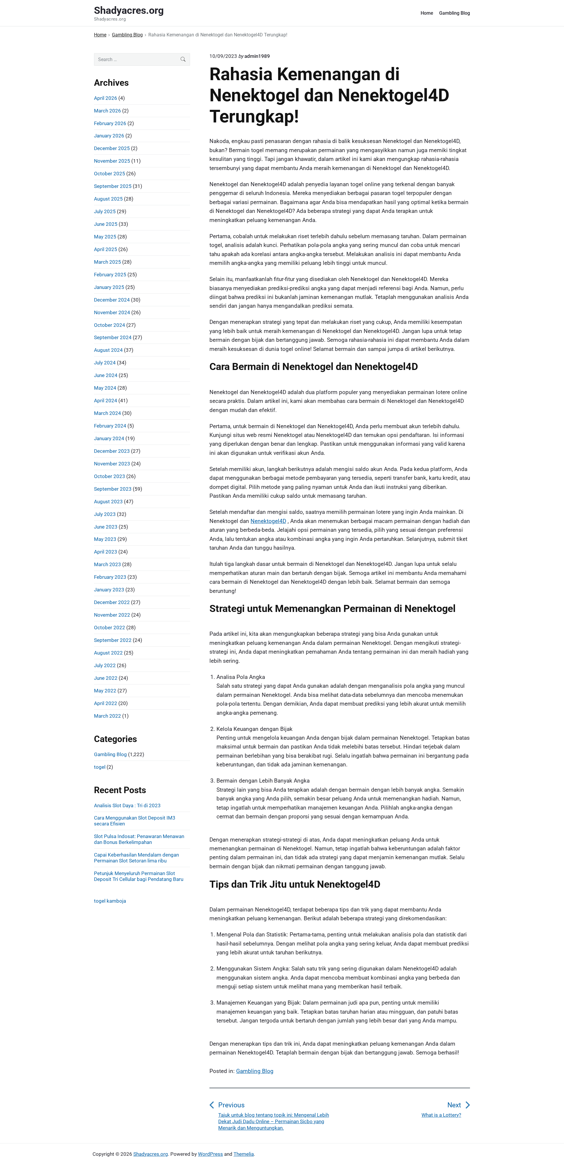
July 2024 (105, 363)
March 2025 (107, 262)
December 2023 (112, 451)
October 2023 (109, 476)
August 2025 (108, 199)
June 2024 (106, 375)
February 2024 (110, 426)
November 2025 (112, 161)
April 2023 (105, 552)
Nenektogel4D (268, 521)
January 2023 (109, 590)
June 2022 (106, 678)
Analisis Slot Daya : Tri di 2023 (127, 805)
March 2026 (107, 111)
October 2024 (109, 325)
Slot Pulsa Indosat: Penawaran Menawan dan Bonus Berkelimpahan (139, 839)
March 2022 (107, 716)
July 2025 (105, 211)
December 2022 (112, 602)
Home (427, 13)
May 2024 (105, 388)
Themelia (244, 1154)
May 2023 (105, 539)
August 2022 (108, 653)
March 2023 (107, 564)
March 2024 (107, 413)
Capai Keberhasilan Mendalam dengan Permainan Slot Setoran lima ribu (136, 858)
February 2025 (110, 274)
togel (99, 767)
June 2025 (106, 224)
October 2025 (109, 173)
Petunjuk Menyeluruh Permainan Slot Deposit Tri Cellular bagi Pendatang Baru (138, 876)
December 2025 (112, 148)
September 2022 (113, 640)
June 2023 (106, 527)
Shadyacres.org (150, 1154)
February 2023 (110, 577)
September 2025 (113, 186)
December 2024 (112, 300)
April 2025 (105, 249)
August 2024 (108, 350)
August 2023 (108, 501)
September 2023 (113, 489)
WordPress (210, 1154)
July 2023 (105, 514)
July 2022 (105, 665)
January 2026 (109, 136)
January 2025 (109, 287)
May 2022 (105, 691)
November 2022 (112, 615)
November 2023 (112, 464)
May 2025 (105, 237)
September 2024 (113, 337)
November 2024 (112, 312)
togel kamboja (110, 901)
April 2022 (105, 703)
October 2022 (109, 627)
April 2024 (105, 400)
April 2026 (105, 98)
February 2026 (110, 123)
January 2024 (109, 438)
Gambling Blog (454, 13)
